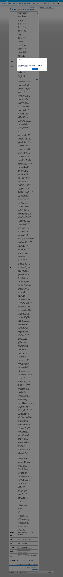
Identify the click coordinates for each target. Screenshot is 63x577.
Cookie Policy (22, 66)
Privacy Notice (26, 66)
